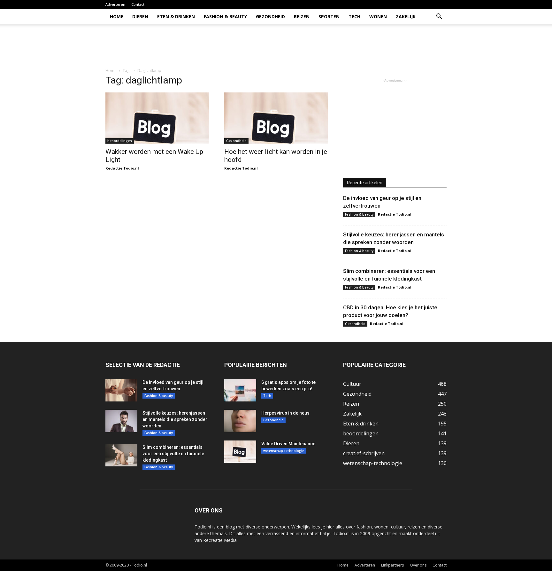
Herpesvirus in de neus (285, 413)
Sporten (329, 16)
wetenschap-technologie (283, 450)
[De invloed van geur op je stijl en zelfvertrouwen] (121, 390)
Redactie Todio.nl (122, 168)
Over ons (418, 565)
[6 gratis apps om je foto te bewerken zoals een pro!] (240, 390)
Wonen (378, 16)
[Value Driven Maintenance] (240, 451)
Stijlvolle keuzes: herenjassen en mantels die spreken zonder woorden (174, 419)
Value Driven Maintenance (288, 443)
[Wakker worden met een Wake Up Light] (157, 118)
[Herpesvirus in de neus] (240, 421)
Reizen (302, 16)
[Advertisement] (330, 46)
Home (116, 16)
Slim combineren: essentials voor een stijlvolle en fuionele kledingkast (173, 454)
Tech (354, 16)
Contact (137, 4)
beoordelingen (119, 141)
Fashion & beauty (225, 16)
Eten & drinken (176, 16)
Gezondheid (270, 16)
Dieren (140, 16)
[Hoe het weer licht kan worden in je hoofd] (276, 118)
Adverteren (115, 4)
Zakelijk (406, 16)
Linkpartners (392, 565)
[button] (439, 17)
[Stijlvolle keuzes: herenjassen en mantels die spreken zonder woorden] (121, 421)
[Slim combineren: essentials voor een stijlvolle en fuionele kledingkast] (121, 455)
